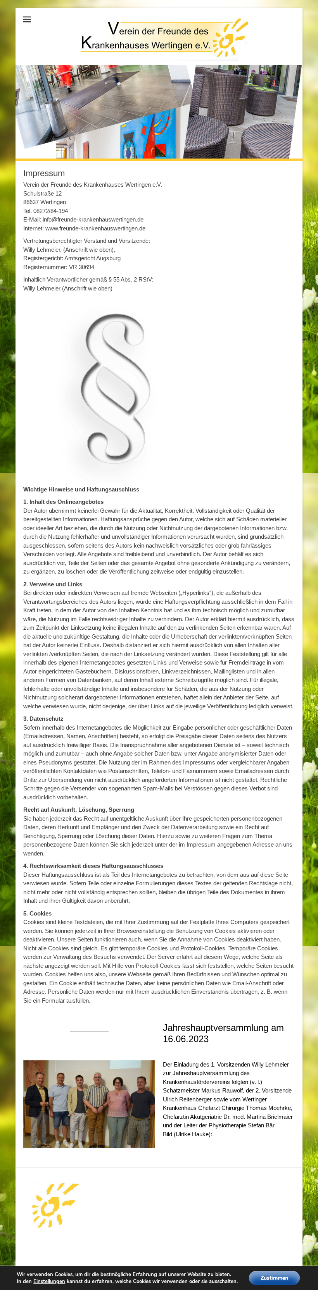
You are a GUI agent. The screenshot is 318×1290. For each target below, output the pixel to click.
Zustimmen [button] (274, 1277)
